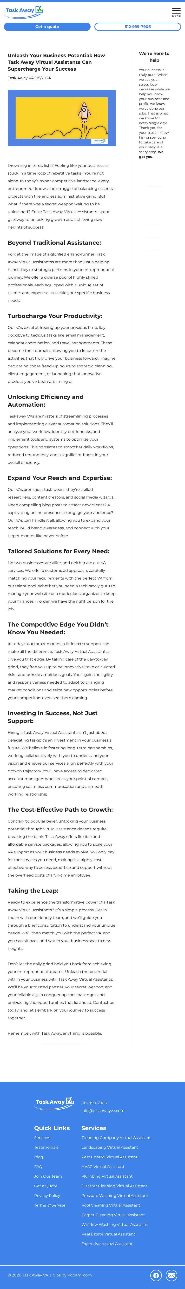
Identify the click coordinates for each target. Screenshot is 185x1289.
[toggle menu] (176, 12)
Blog (150, 193)
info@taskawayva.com (103, 1110)
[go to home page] (70, 12)
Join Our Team (154, 218)
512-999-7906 (138, 26)
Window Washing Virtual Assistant (114, 1224)
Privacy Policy (154, 244)
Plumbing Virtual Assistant (107, 1176)
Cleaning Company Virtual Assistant (116, 1137)
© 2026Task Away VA (28, 1275)
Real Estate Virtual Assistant (108, 1234)
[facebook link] (156, 1275)
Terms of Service (154, 256)
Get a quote (47, 26)
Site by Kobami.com (72, 1275)
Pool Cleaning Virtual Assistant (110, 1205)
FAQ (150, 205)
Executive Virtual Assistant (107, 1244)
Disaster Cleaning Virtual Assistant (114, 1186)
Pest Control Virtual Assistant (109, 1157)
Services (153, 167)
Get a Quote (154, 231)
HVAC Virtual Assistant (103, 1166)
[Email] (171, 1275)
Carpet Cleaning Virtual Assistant (113, 1215)
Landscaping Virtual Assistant (109, 1147)
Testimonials (154, 180)
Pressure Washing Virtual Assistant (114, 1195)
